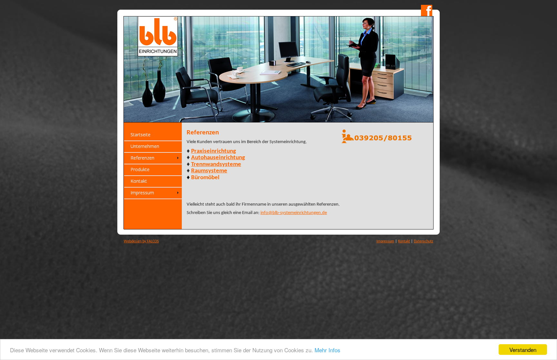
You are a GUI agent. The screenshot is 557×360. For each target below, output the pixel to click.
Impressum (385, 241)
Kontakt (404, 241)
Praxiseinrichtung (213, 151)
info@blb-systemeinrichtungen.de (293, 212)
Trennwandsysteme (216, 164)
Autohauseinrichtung (218, 158)
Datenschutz (423, 241)
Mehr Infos (327, 350)
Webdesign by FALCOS (141, 241)
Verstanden (522, 349)
